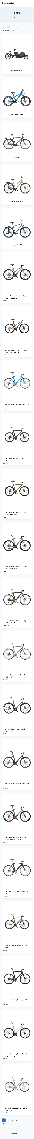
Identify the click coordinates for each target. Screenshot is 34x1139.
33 (4, 1124)
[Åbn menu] (30, 3)
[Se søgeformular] (26, 3)
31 (25, 1120)
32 (29, 1120)
